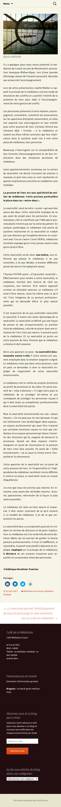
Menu (6, 3)
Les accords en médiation (39, 618)
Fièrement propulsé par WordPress (30, 800)
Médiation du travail (33, 591)
